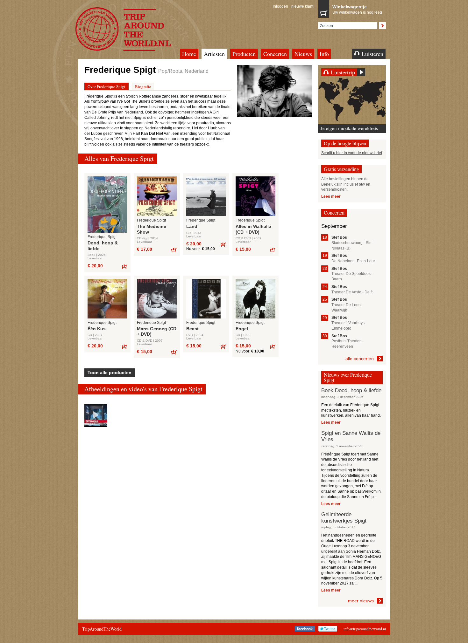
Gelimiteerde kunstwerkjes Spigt (343, 517)
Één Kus (97, 328)
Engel (242, 328)
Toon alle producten (109, 372)
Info (324, 54)
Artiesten (214, 54)
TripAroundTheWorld (131, 29)
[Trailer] (95, 415)
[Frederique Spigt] (274, 91)
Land (191, 226)
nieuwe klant (302, 6)
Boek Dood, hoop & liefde (351, 390)
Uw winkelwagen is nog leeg (357, 9)
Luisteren (372, 54)
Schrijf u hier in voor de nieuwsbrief (351, 153)
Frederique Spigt (102, 237)
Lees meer (331, 196)
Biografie (143, 86)
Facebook (304, 629)
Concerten (275, 54)
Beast (192, 328)
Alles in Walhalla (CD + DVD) (253, 229)
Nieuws (303, 54)
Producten (244, 54)
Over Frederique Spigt (106, 86)
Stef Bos (339, 237)
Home (189, 54)
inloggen (280, 6)
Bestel (124, 266)
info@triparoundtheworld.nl (365, 628)
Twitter (327, 629)
